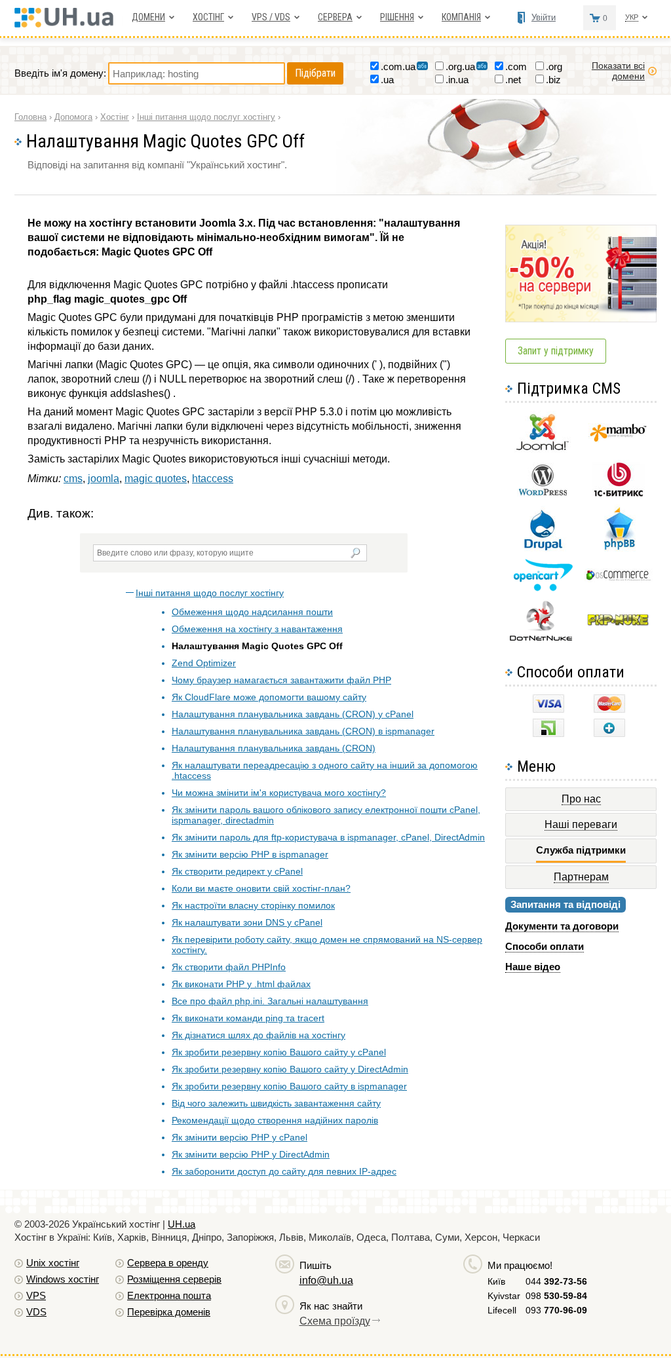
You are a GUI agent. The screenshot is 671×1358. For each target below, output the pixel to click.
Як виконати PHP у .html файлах (241, 984)
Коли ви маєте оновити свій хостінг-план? (261, 888)
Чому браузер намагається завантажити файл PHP (281, 680)
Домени (148, 17)
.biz (553, 79)
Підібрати (315, 73)
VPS (36, 1295)
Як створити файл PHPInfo (229, 967)
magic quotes (156, 478)
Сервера (335, 17)
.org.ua (460, 66)
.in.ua (457, 79)
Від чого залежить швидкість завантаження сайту (276, 1103)
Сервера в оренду (167, 1262)
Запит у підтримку (556, 351)
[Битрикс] (618, 494)
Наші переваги (581, 824)
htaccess (212, 478)
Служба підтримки (581, 850)
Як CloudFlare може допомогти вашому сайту (269, 697)
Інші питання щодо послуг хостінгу (210, 593)
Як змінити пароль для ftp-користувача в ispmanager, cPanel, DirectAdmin (328, 837)
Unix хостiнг (52, 1262)
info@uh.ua (326, 1280)
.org (554, 66)
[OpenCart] (543, 588)
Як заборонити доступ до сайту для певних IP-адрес (284, 1171)
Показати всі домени (618, 70)
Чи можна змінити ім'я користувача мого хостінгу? (279, 792)
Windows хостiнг (62, 1279)
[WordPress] (542, 493)
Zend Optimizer (204, 663)
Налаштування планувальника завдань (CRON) (273, 748)
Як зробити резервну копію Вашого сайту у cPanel (279, 1052)
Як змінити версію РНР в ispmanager (250, 854)
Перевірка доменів (168, 1311)
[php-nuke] (618, 622)
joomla (103, 478)
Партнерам (581, 876)
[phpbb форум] (618, 549)
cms (73, 478)
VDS (36, 1311)
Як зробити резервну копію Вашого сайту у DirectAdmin (290, 1069)
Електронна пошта (169, 1295)
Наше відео (532, 966)
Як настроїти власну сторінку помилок (253, 905)
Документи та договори (562, 926)
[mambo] (618, 438)
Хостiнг (208, 17)
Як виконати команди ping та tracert (248, 1018)
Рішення (397, 17)
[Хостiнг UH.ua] (68, 23)
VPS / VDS (271, 17)
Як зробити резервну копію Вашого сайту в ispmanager (289, 1086)
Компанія (461, 17)
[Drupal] (543, 548)
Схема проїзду (334, 1321)
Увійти (543, 17)
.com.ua (398, 66)
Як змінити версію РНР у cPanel (239, 1137)
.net (513, 79)
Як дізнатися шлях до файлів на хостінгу (258, 1035)
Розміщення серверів (174, 1279)
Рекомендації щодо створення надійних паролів (275, 1120)
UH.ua (181, 1224)
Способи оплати (544, 946)
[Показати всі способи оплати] (609, 733)
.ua (387, 79)
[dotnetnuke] (542, 639)
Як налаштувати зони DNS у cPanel (247, 922)
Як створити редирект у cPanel (237, 871)
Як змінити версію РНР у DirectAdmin (251, 1154)
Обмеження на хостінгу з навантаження (257, 629)
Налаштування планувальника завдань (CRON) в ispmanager (303, 731)
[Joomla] (542, 450)
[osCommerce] (619, 578)
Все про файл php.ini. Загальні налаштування (270, 1001)
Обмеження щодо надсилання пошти (252, 612)
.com (516, 66)
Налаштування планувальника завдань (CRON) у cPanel (292, 714)
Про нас (581, 798)
